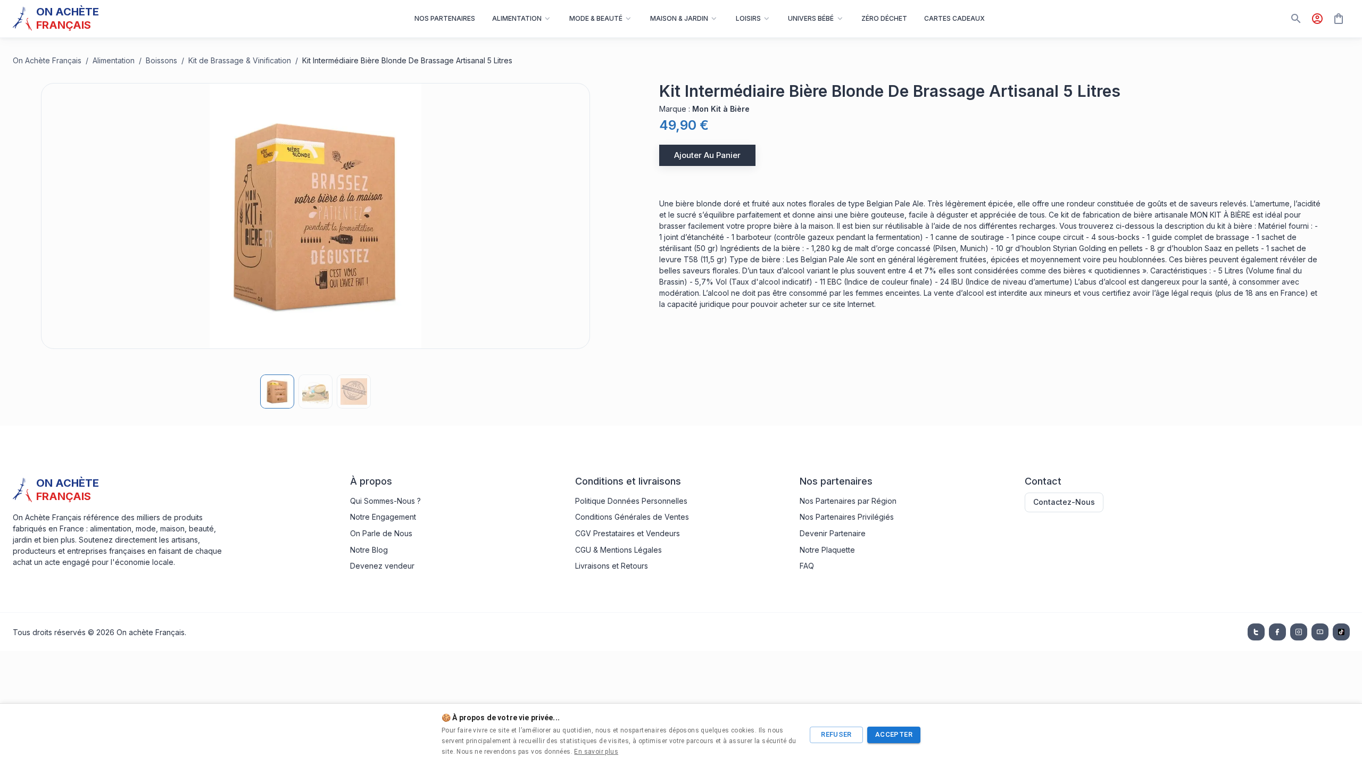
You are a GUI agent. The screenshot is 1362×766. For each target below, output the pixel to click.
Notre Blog (369, 549)
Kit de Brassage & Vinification (239, 60)
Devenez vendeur (382, 565)
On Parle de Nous (381, 533)
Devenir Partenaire (833, 533)
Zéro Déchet (884, 18)
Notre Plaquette (827, 549)
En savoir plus (596, 751)
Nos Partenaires (444, 18)
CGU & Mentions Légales (618, 549)
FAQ (807, 565)
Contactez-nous (1064, 501)
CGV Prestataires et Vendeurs (627, 533)
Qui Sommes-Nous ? (385, 500)
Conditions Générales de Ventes (632, 516)
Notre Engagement (383, 516)
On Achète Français (47, 60)
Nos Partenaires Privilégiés (847, 516)
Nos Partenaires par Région (848, 500)
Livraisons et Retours (611, 565)
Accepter (893, 734)
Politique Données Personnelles (631, 500)
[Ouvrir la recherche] (1296, 18)
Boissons (161, 60)
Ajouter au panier (707, 155)
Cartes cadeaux (954, 18)
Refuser (836, 734)
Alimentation (114, 60)
